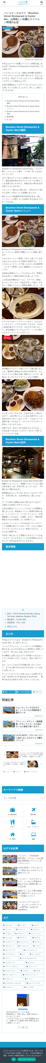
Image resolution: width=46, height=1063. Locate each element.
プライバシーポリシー (27, 1059)
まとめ (9, 119)
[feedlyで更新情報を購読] (23, 1027)
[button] (41, 797)
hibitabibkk (23, 1009)
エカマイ (38, 692)
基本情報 (10, 117)
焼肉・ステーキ (10, 692)
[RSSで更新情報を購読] (26, 1027)
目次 (20, 97)
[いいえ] (43, 1055)
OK (14, 1059)
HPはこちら (12, 626)
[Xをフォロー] (19, 1027)
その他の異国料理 (25, 692)
